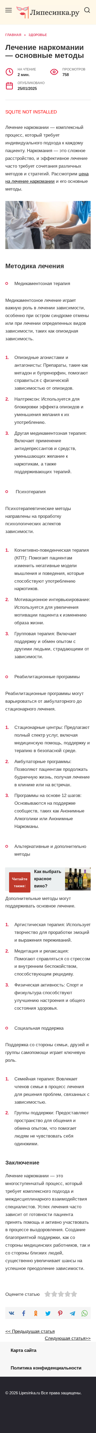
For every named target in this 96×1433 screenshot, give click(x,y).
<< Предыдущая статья (30, 1331)
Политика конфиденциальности (46, 1368)
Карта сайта (23, 1350)
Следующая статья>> (68, 1338)
